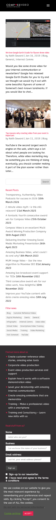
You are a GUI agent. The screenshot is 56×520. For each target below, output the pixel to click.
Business (10, 443)
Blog (44, 55)
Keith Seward (16, 55)
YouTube (25, 335)
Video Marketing (37, 330)
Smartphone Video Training (32, 326)
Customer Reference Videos (25, 313)
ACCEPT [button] (28, 513)
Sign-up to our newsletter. (23, 474)
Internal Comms (24, 59)
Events (27, 318)
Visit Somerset (13, 335)
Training (23, 330)
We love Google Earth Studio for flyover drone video (27, 52)
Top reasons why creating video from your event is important (27, 134)
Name (9, 432)
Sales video (40, 322)
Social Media (12, 330)
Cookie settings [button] (12, 513)
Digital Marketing (14, 318)
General (10, 59)
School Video (12, 326)
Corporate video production (23, 365)
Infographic (12, 322)
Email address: (14, 454)
